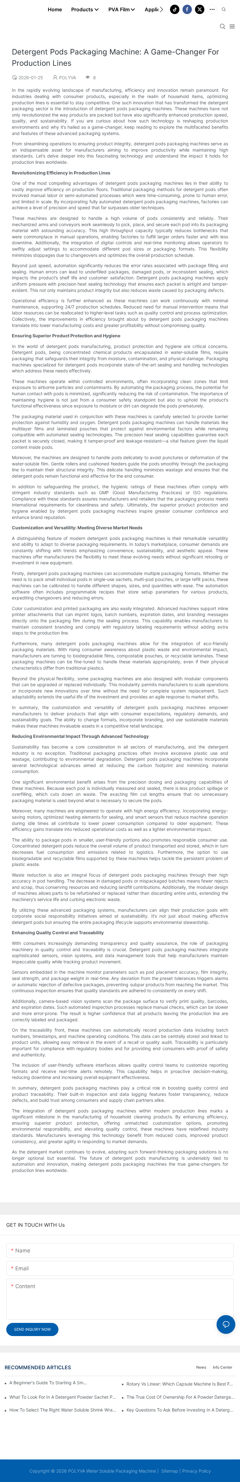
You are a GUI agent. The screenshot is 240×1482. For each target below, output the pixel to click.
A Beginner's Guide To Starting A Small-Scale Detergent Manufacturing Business (49, 1382)
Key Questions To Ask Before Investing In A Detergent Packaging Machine (181, 1409)
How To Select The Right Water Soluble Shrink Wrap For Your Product (63, 1409)
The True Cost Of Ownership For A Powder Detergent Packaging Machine (181, 1397)
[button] (161, 9)
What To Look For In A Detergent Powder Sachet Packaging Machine (63, 1397)
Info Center (222, 1367)
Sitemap (169, 1471)
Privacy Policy (196, 1471)
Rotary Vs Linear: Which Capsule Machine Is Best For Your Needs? (181, 1383)
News (201, 1367)
